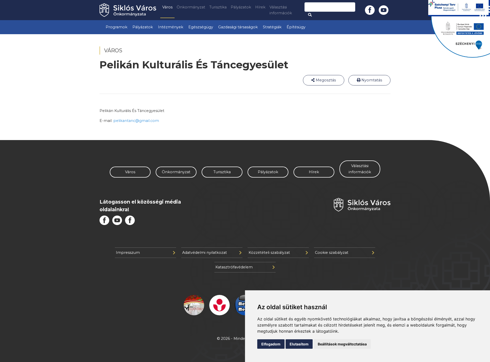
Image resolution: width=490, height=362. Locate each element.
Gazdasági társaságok (238, 27)
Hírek (260, 7)
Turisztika (218, 7)
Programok (116, 27)
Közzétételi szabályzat (269, 252)
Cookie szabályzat (331, 252)
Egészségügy (200, 27)
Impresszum (128, 252)
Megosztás (325, 80)
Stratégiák (272, 27)
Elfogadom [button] (270, 344)
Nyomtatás (371, 80)
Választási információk (281, 10)
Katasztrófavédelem (234, 267)
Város (167, 7)
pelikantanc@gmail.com (136, 120)
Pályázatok (241, 7)
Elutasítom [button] (299, 344)
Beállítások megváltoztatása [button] (342, 344)
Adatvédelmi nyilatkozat (204, 252)
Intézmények (170, 27)
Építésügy (296, 27)
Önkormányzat (191, 7)
